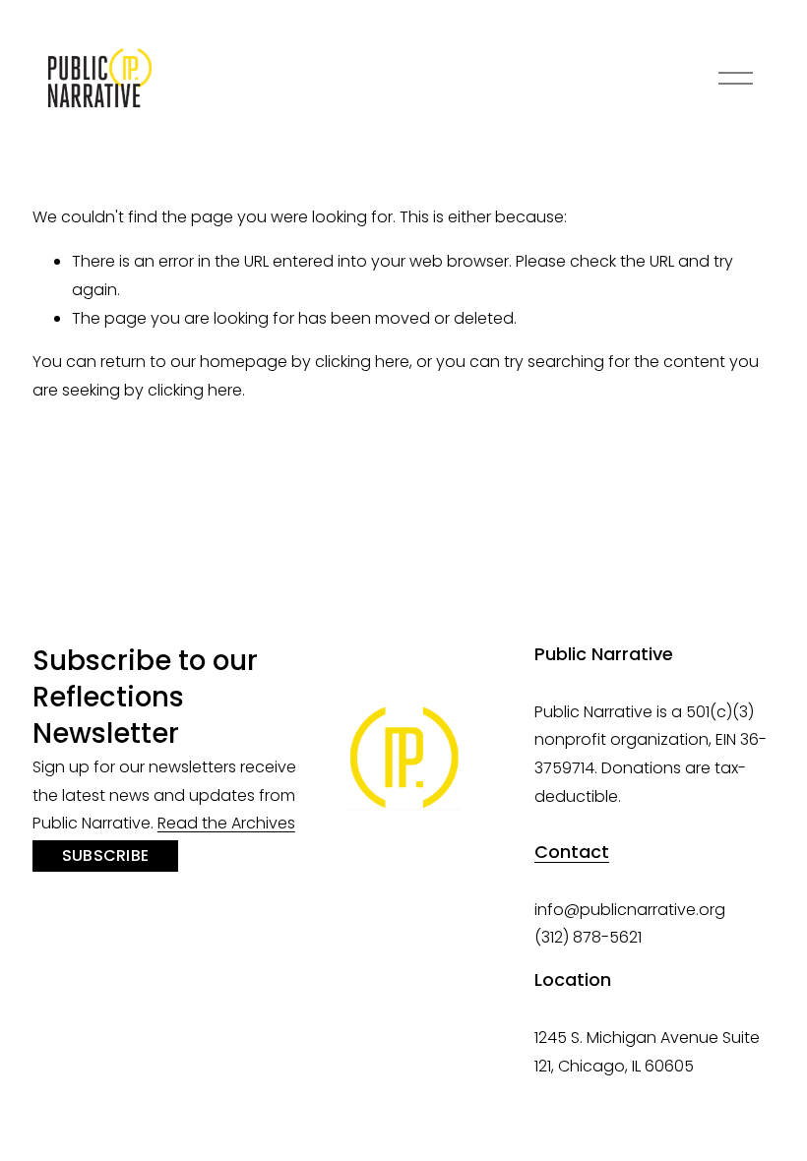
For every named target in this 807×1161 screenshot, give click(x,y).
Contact (571, 852)
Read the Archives (226, 823)
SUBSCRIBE (106, 855)
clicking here (362, 361)
